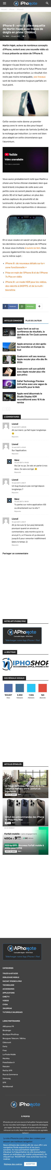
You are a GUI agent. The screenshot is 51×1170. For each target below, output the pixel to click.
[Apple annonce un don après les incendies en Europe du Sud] (9, 346)
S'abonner (43, 685)
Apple (5, 335)
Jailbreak (7, 1008)
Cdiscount (7, 1042)
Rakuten (6, 1066)
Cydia (5, 1004)
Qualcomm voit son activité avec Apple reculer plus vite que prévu (31, 371)
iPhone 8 (20, 9)
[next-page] (8, 409)
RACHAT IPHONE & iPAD (12, 981)
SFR (4, 1082)
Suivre (19, 685)
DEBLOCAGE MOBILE (11, 977)
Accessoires (8, 989)
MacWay (6, 1058)
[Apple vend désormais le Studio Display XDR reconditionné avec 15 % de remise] (9, 396)
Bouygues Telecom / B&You (14, 1038)
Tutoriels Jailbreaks (12, 1012)
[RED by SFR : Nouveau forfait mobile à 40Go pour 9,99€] (25, 841)
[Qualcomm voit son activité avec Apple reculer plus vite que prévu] (9, 371)
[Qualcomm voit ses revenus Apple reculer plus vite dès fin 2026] (9, 359)
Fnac (5, 1050)
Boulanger (7, 1030)
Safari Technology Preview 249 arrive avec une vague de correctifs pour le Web (32, 384)
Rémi (7, 36)
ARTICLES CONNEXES (13, 321)
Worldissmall (8, 1086)
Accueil (4, 9)
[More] (39, 306)
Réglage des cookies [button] (13, 1164)
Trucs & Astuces (10, 973)
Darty (5, 1046)
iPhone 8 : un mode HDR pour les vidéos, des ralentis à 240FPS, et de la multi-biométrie (26, 286)
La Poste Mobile (9, 1054)
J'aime (8, 685)
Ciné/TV (6, 997)
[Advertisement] (25, 732)
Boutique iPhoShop (11, 1034)
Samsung (6, 1078)
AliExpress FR (8, 1026)
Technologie (8, 985)
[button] (4, 3)
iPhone (11, 9)
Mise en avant (11, 794)
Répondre (15, 437)
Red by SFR (7, 1070)
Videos (6, 1001)
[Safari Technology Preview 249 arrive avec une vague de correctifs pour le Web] (9, 384)
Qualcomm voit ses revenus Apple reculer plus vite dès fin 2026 (32, 359)
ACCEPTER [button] (30, 1164)
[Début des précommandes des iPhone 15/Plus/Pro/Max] (25, 812)
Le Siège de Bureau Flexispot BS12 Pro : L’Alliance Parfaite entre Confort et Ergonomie (25, 789)
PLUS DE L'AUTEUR (34, 321)
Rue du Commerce (10, 1074)
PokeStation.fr (9, 1062)
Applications (9, 993)
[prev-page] (4, 409)
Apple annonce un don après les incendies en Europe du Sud (31, 347)
